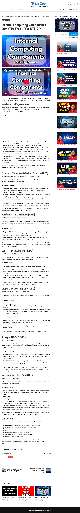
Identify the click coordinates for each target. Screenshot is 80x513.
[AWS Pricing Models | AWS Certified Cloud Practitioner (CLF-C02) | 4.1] (66, 25)
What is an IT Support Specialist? (65, 114)
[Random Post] (74, 10)
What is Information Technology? (65, 85)
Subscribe (74, 34)
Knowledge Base (35, 9)
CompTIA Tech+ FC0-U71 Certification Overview (24, 498)
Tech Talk (21, 9)
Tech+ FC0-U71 (17, 16)
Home (3, 9)
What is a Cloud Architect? (63, 174)
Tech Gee (38, 3)
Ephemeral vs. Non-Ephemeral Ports (66, 189)
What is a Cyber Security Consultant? (66, 160)
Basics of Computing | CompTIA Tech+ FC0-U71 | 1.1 (43, 498)
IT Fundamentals (9, 16)
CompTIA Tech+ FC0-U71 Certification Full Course (8, 498)
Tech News (27, 9)
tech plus (11, 457)
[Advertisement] (26, 128)
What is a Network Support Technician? (67, 99)
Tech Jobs (42, 9)
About (7, 9)
